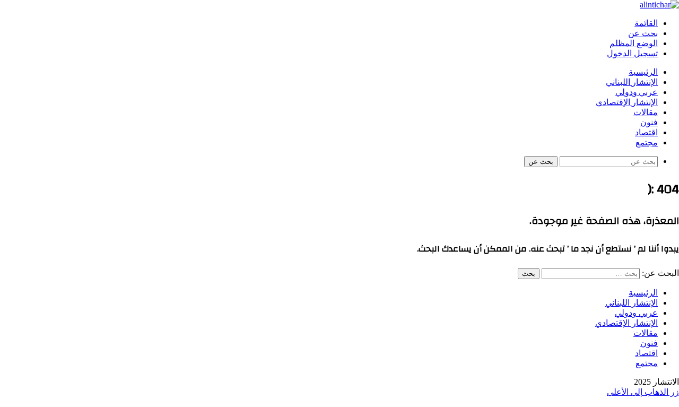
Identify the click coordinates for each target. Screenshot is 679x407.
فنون (649, 122)
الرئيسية (643, 72)
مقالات (645, 112)
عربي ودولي (636, 92)
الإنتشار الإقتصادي (627, 102)
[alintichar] (659, 4)
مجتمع (647, 142)
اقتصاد (646, 132)
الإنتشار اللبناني (632, 82)
